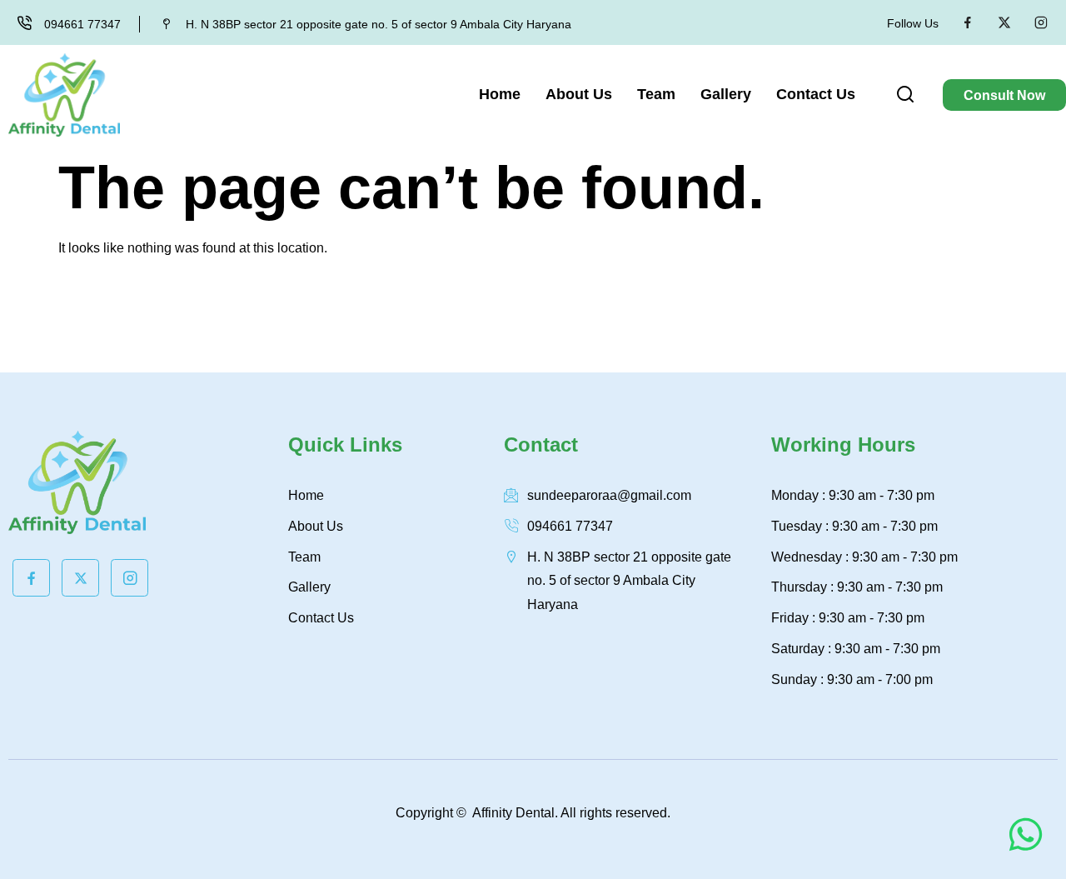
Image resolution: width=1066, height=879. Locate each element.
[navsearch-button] (905, 97)
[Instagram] (1041, 22)
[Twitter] (1004, 22)
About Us (578, 94)
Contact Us (815, 94)
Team (656, 94)
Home (500, 94)
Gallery (725, 94)
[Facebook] (967, 22)
